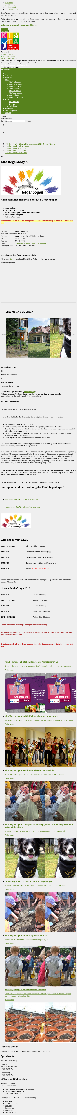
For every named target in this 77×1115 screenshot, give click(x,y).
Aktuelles (8, 78)
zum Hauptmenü (11, 5)
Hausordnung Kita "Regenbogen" (22, 507)
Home (7, 73)
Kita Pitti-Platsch (15, 91)
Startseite (8, 1101)
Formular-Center (43, 1051)
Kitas (7, 80)
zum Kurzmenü (10, 7)
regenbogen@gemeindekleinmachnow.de (30, 243)
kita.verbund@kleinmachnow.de (19, 1089)
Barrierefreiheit (10, 1112)
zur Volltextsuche (11, 9)
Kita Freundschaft (15, 86)
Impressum (9, 1110)
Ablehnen (4, 29)
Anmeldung (9, 108)
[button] (16, 337)
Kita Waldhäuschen (16, 97)
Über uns (8, 75)
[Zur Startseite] (10, 50)
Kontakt (8, 113)
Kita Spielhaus (14, 95)
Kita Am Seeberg (15, 82)
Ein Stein (12, 104)
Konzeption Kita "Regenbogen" (21, 499)
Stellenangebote (11, 110)
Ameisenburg (29, 392)
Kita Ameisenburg (15, 84)
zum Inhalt (9, 3)
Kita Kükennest (14, 88)
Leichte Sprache (11, 1103)
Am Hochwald (14, 102)
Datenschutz (9, 1108)
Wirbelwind (13, 106)
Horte (7, 99)
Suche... (4, 121)
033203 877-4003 (14, 1091)
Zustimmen (5, 31)
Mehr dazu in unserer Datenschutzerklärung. (19, 25)
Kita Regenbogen (15, 93)
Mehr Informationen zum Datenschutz (15, 65)
